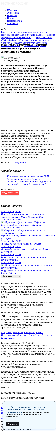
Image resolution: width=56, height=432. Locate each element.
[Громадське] (28, 3)
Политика (46, 335)
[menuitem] (31, 10)
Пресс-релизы (8, 338)
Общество (6, 332)
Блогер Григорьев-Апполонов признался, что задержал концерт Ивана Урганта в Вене (24, 33)
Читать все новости (11, 276)
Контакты (29, 332)
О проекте (22, 335)
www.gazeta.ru (20, 162)
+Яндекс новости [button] (10, 193)
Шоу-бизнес (35, 335)
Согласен (12, 424)
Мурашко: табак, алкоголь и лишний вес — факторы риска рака (27, 38)
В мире (39, 332)
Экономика (18, 332)
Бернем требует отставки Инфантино (28, 36)
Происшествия (9, 335)
